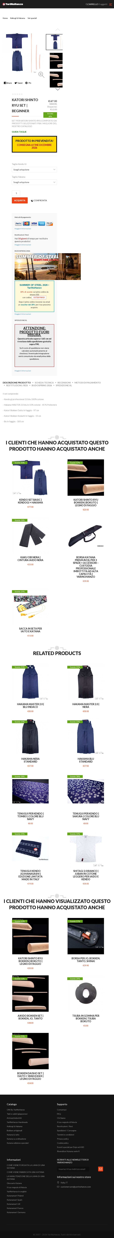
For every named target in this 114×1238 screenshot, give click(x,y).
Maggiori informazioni (23, 229)
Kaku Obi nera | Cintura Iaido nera (30, 559)
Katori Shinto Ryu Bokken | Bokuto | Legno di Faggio (86, 502)
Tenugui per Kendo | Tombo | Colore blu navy (30, 816)
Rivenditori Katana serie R (68, 1151)
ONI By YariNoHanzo (16, 1109)
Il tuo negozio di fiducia (67, 1122)
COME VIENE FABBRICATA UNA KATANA (25, 1172)
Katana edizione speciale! (18, 1143)
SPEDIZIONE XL (64, 385)
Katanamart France (15, 1208)
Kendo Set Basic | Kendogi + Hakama (30, 501)
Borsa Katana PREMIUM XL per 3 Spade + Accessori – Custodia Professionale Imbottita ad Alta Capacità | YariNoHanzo (86, 567)
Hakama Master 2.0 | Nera (85, 705)
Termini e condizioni (65, 1134)
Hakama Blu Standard (86, 760)
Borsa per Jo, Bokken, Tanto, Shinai (86, 960)
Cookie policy (63, 1143)
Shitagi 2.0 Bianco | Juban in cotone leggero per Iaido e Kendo (86, 875)
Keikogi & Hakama (14, 1126)
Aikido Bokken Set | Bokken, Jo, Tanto (30, 1017)
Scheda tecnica (44, 382)
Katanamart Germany (16, 1212)
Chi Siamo (61, 1118)
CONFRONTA (40, 200)
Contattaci (61, 1109)
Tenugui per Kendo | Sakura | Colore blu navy (86, 816)
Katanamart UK (13, 1204)
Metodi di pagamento (88, 382)
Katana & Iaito (13, 1134)
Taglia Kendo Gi (19, 164)
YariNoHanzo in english (17, 1191)
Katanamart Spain (14, 1200)
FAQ (59, 1114)
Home (5, 18)
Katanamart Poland (15, 1195)
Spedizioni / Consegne (66, 1130)
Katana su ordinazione (16, 1139)
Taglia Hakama (18, 177)
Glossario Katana (14, 1183)
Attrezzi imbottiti (14, 1118)
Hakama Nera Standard (30, 760)
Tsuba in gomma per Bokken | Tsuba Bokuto (85, 1018)
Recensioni (64, 382)
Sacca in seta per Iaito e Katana (30, 630)
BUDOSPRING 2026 (42, 385)
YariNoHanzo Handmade (17, 1122)
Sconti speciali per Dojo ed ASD (70, 1147)
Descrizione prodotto (17, 382)
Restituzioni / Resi (17, 385)
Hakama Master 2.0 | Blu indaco (30, 705)
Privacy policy (63, 1139)
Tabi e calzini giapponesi (17, 1114)
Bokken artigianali (14, 1130)
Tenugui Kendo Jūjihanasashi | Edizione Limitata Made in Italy (30, 875)
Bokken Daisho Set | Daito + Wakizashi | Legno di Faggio (30, 1076)
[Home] (13, 4)
